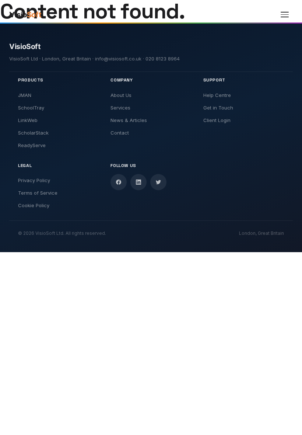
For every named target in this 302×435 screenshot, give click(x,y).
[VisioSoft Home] (32, 15)
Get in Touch (218, 108)
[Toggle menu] (285, 15)
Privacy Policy (34, 180)
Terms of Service (37, 193)
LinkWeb (28, 120)
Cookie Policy (33, 205)
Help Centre (217, 95)
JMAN (24, 95)
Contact (119, 133)
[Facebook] (118, 182)
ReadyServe (32, 145)
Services (120, 108)
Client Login (217, 120)
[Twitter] (158, 182)
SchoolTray (31, 108)
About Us (120, 95)
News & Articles (128, 120)
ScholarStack (33, 133)
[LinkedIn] (138, 182)
